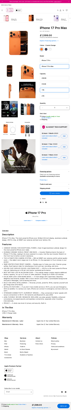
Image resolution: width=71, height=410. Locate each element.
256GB (44, 78)
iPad (5, 344)
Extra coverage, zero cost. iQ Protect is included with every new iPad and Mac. (35, 1)
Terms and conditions (57, 346)
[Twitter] (43, 202)
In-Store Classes (25, 349)
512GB (44, 84)
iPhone (6, 346)
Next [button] (69, 1)
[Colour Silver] (50, 49)
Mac (5, 341)
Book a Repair (24, 352)
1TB (43, 90)
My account (54, 349)
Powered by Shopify (61, 396)
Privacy (53, 344)
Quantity (43, 103)
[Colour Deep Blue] (46, 49)
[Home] (10, 10)
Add (64, 136)
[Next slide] (69, 18)
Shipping (42, 37)
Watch (6, 349)
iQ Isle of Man (52, 396)
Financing (43, 180)
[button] (2, 10)
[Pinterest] (46, 202)
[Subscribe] (31, 392)
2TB (43, 96)
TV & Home (7, 355)
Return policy (55, 341)
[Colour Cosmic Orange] (41, 49)
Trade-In (22, 346)
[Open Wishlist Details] (67, 10)
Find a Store (39, 344)
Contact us (39, 341)
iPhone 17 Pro (46, 60)
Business (22, 341)
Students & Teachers (26, 355)
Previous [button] (2, 1)
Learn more (57, 1)
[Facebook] (40, 202)
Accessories (8, 357)
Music (6, 352)
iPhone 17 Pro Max (48, 66)
